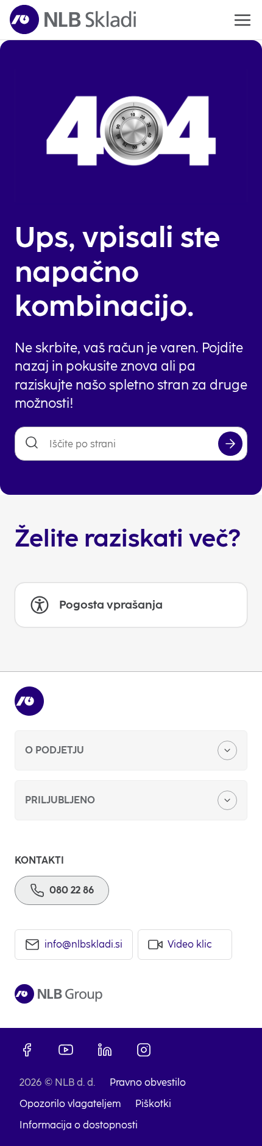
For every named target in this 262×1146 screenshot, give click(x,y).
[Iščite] (230, 443)
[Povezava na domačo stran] (73, 20)
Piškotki (153, 1103)
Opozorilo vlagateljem (70, 1103)
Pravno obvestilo (148, 1082)
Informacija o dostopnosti (78, 1125)
